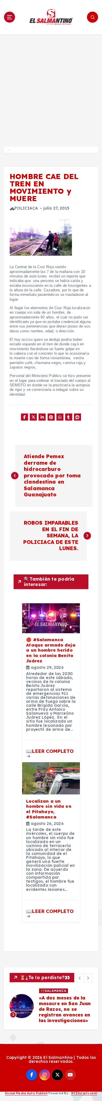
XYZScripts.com (84, 1093)
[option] (51, 1006)
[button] (80, 978)
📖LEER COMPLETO (50, 751)
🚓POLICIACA (24, 208)
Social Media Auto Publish (26, 1093)
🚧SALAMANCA (53, 991)
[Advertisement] (51, 88)
